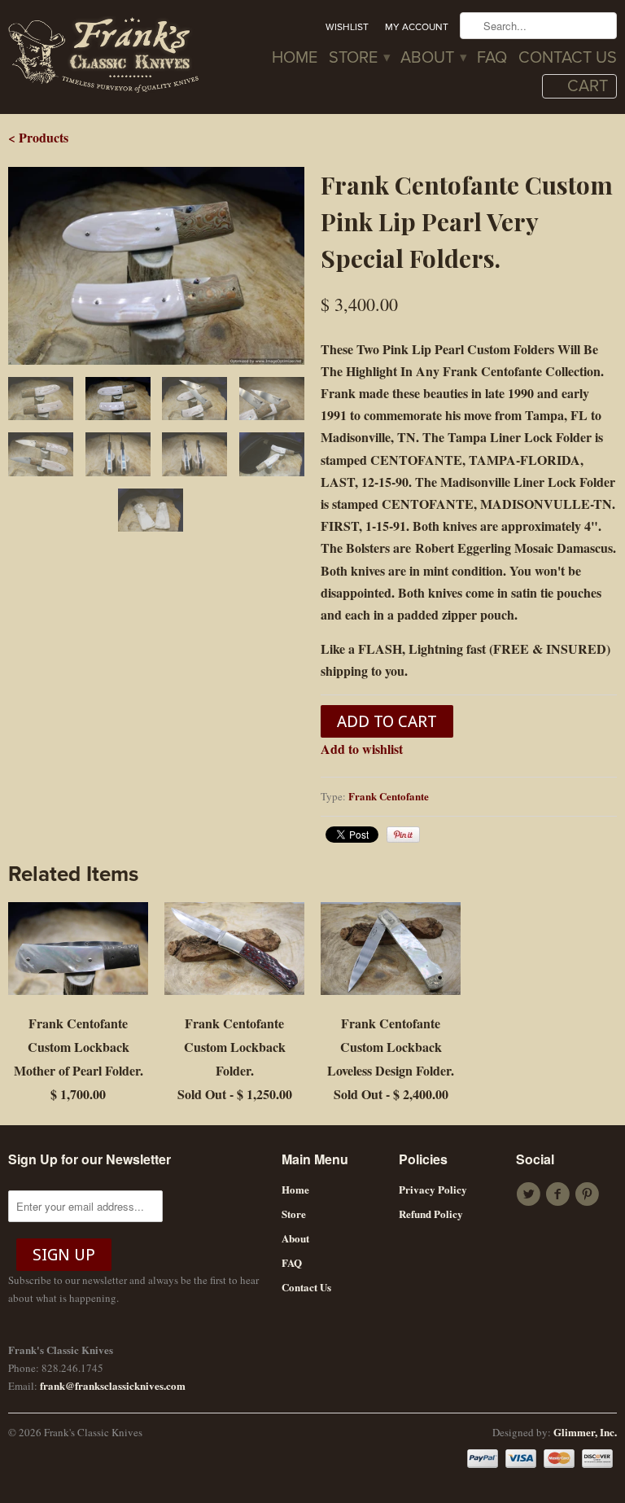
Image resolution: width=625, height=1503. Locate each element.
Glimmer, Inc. (585, 1431)
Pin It (403, 834)
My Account (416, 27)
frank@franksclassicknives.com (113, 1385)
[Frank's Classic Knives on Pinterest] (589, 1194)
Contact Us (567, 59)
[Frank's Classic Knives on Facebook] (560, 1194)
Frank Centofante (388, 796)
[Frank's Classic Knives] (104, 57)
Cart (587, 86)
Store (359, 59)
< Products (38, 137)
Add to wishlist (362, 748)
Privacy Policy (433, 1189)
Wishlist (347, 27)
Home (294, 59)
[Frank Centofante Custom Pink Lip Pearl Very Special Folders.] (156, 266)
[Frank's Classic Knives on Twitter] (530, 1194)
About (432, 59)
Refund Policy (431, 1213)
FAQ (492, 59)
